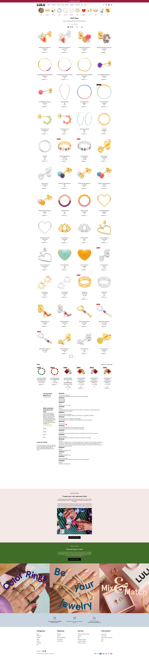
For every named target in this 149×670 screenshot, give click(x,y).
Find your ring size (81, 642)
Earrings (58, 4)
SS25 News (76, 24)
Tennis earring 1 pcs (104, 349)
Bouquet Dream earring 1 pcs (45, 48)
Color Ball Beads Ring (41, 380)
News (38, 634)
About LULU (103, 634)
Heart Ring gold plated (104, 211)
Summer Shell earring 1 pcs (84, 322)
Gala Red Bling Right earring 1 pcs (81, 380)
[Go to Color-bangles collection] (43, 468)
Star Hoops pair (45, 293)
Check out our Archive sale (106, 364)
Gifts (82, 4)
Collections (77, 4)
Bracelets (67, 4)
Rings (63, 4)
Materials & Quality (82, 639)
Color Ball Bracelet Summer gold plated (84, 75)
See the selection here (74, 559)
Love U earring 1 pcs (65, 265)
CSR (102, 639)
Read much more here (74, 537)
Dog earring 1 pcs (104, 157)
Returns (59, 635)
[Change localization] (109, 5)
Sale (85, 4)
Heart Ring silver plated (45, 238)
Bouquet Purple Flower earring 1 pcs (104, 48)
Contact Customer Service (83, 634)
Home (72, 24)
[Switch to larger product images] (68, 27)
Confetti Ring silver (84, 157)
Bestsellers (54, 4)
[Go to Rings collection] (53, 459)
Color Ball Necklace (65, 102)
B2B (102, 641)
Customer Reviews (82, 641)
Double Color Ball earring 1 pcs (64, 184)
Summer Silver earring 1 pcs (44, 349)
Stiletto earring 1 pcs (45, 322)
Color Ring (104, 130)
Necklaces (72, 4)
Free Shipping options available (74, 1)
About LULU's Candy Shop (106, 637)
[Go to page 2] (78, 356)
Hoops (38, 641)
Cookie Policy (60, 641)
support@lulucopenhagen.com (94, 622)
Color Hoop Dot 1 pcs (45, 130)
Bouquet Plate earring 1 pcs (84, 48)
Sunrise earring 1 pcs (65, 349)
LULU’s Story (104, 635)
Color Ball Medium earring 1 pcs (104, 75)
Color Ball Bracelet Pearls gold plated (44, 75)
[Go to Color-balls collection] (53, 477)
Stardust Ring (84, 293)
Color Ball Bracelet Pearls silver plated (64, 75)
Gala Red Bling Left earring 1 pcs (94, 380)
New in (49, 4)
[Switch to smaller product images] (70, 27)
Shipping (59, 634)
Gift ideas (39, 642)
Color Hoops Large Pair (84, 130)
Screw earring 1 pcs (104, 265)
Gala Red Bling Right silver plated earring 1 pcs (68, 382)
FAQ (79, 637)
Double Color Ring (64, 211)
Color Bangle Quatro (84, 102)
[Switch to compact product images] (72, 27)
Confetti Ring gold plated (64, 157)
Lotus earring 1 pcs (64, 238)
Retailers (80, 635)
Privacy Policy (60, 639)
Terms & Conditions (61, 637)
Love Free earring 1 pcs (104, 238)
